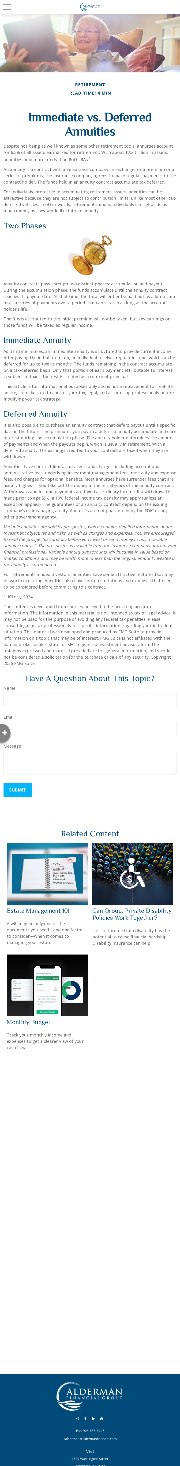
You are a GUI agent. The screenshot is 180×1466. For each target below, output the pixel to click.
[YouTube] (102, 1418)
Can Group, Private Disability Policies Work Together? (132, 914)
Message (12, 746)
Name (9, 688)
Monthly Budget (28, 1022)
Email (9, 717)
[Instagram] (77, 1418)
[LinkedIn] (93, 1418)
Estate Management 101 (38, 910)
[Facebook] (85, 1418)
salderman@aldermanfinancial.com (90, 1439)
